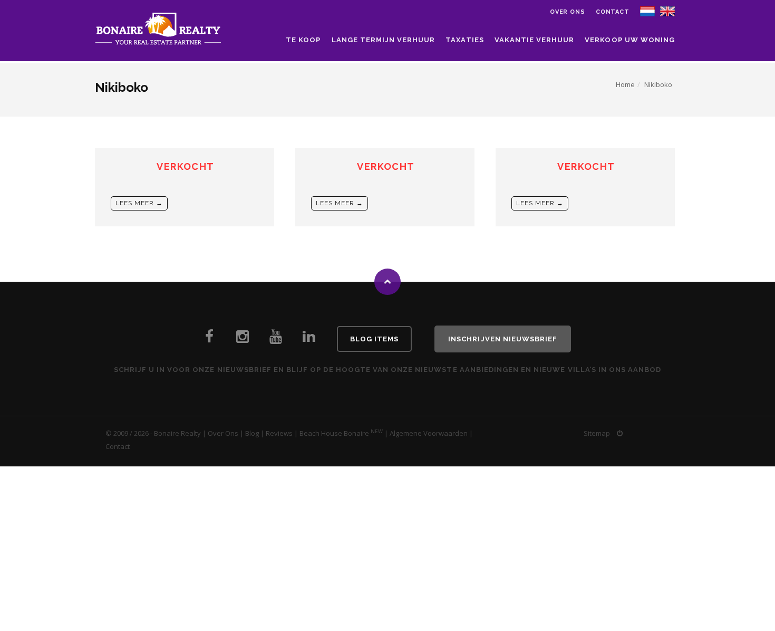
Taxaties (464, 40)
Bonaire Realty (177, 433)
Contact (612, 11)
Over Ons (223, 433)
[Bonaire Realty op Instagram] (242, 339)
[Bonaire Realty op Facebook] (209, 339)
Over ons (567, 11)
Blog (252, 433)
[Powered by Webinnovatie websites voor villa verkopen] (620, 433)
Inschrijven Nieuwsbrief (502, 339)
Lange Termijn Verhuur (383, 40)
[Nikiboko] (667, 10)
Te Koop (303, 40)
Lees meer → (139, 203)
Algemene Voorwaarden (429, 433)
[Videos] (276, 339)
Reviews (279, 433)
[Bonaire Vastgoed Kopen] (309, 339)
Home (625, 84)
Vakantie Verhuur (535, 40)
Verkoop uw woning (630, 40)
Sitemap (597, 433)
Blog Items (374, 339)
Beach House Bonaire (334, 433)
